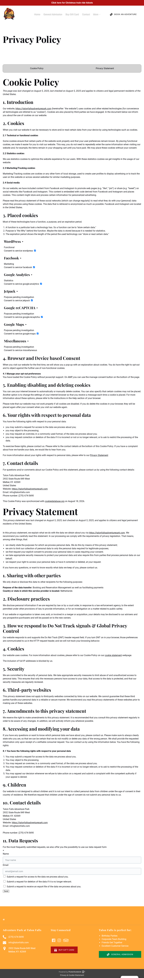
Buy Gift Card (72, 14)
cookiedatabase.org (54, 501)
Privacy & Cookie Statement (72, 975)
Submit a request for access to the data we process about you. (37, 876)
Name (6, 853)
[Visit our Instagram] (59, 940)
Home (37, 14)
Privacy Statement (105, 68)
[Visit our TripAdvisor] (66, 940)
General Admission (52, 14)
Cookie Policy (36, 68)
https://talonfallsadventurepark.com (33, 108)
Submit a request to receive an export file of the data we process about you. (43, 886)
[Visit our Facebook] (53, 940)
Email (5, 865)
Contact (86, 14)
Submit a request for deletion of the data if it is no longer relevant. (39, 881)
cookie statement (113, 655)
